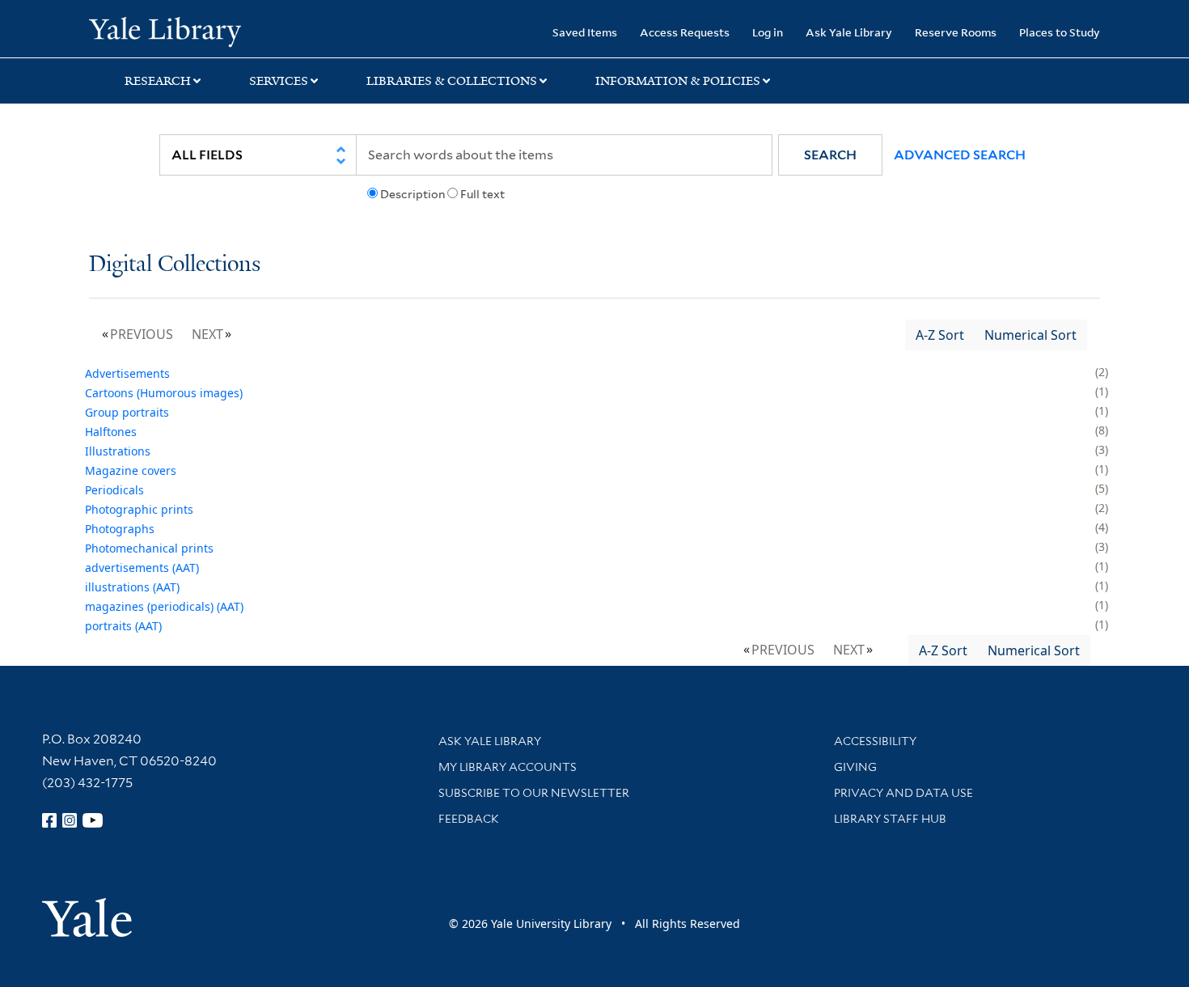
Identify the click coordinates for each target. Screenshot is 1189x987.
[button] (830, 155)
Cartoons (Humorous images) (164, 392)
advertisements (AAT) (142, 567)
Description (412, 194)
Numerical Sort (1030, 335)
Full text (482, 194)
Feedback (468, 818)
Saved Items (584, 32)
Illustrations (117, 451)
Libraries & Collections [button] (451, 81)
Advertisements (127, 373)
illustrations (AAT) (132, 587)
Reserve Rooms (955, 32)
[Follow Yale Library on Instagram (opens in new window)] (69, 820)
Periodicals (114, 490)
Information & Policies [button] (677, 81)
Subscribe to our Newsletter (533, 792)
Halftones (111, 431)
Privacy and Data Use (903, 792)
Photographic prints (139, 509)
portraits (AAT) (123, 625)
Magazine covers (130, 470)
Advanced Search (960, 155)
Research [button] (158, 81)
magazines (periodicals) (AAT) (164, 606)
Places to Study (1059, 32)
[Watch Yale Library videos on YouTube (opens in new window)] (93, 820)
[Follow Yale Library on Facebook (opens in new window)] (49, 820)
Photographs (119, 528)
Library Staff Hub (890, 818)
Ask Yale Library (849, 32)
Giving (855, 766)
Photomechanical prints (149, 548)
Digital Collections (174, 264)
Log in (767, 32)
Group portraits (127, 412)
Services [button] (278, 81)
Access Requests (685, 32)
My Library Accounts (507, 766)
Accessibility (875, 741)
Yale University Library (164, 31)
